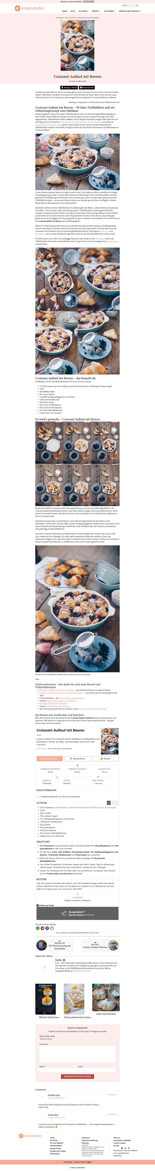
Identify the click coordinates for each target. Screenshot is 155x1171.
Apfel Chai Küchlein (106, 1013)
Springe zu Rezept (70, 88)
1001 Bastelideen (56, 1146)
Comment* (44, 1044)
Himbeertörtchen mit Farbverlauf (73, 122)
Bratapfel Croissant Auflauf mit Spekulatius (57, 690)
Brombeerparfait (94, 122)
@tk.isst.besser (112, 241)
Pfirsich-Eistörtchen (49, 1017)
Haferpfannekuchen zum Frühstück (61, 701)
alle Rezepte (100, 239)
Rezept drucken (88, 88)
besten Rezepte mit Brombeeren (72, 698)
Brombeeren (40, 234)
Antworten (112, 1095)
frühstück (94, 933)
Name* (42, 1067)
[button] (37, 748)
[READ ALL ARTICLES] (82, 971)
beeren (64, 933)
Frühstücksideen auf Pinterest (58, 706)
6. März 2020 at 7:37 (56, 1098)
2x (112, 803)
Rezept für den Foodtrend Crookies (92, 709)
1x (108, 803)
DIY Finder (54, 1140)
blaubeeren (72, 933)
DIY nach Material (56, 1143)
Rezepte (72, 18)
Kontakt (116, 1146)
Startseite (60, 18)
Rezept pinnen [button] (79, 759)
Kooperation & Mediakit (122, 1140)
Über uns (116, 1138)
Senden (106, 759)
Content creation (119, 1143)
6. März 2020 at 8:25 (56, 1118)
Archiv (52, 1138)
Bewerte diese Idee (47, 1036)
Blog (67, 18)
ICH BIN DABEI (89, 2)
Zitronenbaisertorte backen (77, 1017)
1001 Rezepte (54, 1154)
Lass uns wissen (76, 915)
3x (116, 803)
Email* (80, 1067)
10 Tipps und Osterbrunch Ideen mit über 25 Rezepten (61, 693)
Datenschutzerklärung (90, 1140)
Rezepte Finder (55, 1148)
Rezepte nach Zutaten (58, 1151)
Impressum (86, 1138)
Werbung (85, 1143)
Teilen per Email (46, 905)
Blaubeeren (104, 231)
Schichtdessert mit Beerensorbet (48, 125)
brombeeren (83, 933)
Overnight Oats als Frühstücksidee (53, 704)
